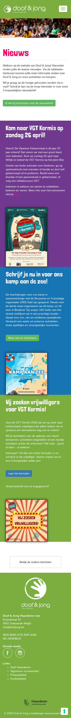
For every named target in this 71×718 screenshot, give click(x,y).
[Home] (24, 9)
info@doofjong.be (13, 627)
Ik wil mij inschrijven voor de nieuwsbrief (29, 103)
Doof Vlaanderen (20, 667)
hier (16, 194)
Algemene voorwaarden (24, 671)
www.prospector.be (55, 713)
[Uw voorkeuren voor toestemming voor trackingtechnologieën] (64, 711)
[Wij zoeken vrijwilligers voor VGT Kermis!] (26, 521)
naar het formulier (19, 473)
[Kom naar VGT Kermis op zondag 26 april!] (26, 237)
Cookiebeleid (18, 678)
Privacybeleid (18, 674)
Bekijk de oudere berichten (35, 562)
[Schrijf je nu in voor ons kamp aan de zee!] (26, 374)
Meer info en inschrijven (22, 337)
